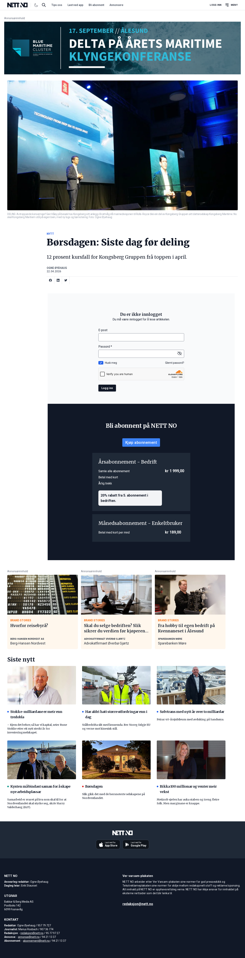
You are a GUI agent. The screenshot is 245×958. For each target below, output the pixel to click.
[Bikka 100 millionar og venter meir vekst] (191, 759)
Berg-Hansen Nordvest (27, 643)
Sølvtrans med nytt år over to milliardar (192, 711)
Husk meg (111, 362)
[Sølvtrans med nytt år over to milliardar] (191, 685)
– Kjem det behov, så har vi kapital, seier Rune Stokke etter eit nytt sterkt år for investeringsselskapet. (37, 728)
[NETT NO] (20, 5)
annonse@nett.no (29, 936)
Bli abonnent (96, 5)
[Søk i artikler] (44, 5)
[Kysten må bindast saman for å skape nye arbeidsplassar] (41, 759)
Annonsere (116, 5)
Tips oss (56, 5)
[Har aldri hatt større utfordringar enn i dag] (116, 685)
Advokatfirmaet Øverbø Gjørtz (106, 643)
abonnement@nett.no (36, 940)
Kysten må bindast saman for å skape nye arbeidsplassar (40, 789)
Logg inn (215, 5)
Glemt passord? (174, 362)
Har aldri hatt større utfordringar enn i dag (116, 714)
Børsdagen (94, 786)
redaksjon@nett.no (31, 933)
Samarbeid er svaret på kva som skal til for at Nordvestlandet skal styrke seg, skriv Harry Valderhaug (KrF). (36, 803)
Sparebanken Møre (172, 643)
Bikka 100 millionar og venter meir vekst (188, 789)
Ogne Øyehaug (57, 267)
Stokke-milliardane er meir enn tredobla (36, 714)
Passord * (105, 346)
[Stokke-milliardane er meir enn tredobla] (41, 685)
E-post (102, 330)
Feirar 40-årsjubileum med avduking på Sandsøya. (190, 719)
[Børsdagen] (116, 759)
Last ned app (75, 5)
